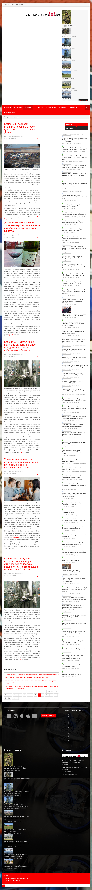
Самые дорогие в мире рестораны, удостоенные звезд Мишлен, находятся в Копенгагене (32, 674)
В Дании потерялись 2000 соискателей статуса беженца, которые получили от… (74, 598)
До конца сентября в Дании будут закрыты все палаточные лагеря (75, 503)
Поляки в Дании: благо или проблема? (73, 649)
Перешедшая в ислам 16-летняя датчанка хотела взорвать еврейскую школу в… (74, 274)
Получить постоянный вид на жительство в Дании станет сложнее (74, 184)
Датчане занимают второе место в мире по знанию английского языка (74, 527)
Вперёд (7, 698)
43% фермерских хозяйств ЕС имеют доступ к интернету (15, 830)
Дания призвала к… (67, 68)
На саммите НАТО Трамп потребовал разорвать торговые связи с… (15, 855)
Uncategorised (79, 134)
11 (51, 695)
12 (55, 695)
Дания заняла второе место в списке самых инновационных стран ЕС (73, 476)
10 (47, 695)
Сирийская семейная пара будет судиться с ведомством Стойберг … (75, 641)
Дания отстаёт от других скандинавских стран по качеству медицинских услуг (74, 166)
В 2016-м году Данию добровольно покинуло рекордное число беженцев (73, 257)
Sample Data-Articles (79, 151)
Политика (75, 100)
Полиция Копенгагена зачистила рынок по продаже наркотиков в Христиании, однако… (74, 341)
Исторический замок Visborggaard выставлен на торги (72, 511)
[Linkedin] (68, 725)
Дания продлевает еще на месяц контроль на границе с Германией (72, 374)
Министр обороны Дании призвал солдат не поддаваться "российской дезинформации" (74, 139)
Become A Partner (48, 716)
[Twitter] (68, 719)
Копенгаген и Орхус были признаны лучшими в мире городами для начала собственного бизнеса (20, 346)
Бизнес (73, 48)
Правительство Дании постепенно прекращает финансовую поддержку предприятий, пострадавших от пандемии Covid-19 (21, 563)
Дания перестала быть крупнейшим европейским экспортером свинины (72, 425)
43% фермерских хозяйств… (69, 78)
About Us (64, 189)
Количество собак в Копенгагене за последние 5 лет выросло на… (72, 559)
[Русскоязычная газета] (46, 13)
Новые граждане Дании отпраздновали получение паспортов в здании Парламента (73, 434)
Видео (12, 4)
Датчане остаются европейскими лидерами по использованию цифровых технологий (74, 238)
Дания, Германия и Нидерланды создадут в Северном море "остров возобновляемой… (74, 579)
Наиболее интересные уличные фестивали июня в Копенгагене (75, 624)
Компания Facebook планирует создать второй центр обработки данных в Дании (19, 128)
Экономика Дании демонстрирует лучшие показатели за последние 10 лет (74, 673)
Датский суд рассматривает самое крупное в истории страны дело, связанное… (72, 300)
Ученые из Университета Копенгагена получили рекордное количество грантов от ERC (74, 248)
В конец (15, 698)
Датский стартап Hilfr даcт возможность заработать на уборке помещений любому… (73, 632)
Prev (81, 100)
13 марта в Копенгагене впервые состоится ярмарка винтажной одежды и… (73, 265)
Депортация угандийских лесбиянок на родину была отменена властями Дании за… (74, 485)
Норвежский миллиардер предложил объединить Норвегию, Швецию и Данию (74, 399)
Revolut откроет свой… (68, 58)
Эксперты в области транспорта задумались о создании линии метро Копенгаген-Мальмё (73, 323)
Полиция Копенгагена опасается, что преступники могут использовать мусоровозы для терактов (73, 607)
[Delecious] (68, 740)
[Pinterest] (68, 727)
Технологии (52, 107)
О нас (16, 4)
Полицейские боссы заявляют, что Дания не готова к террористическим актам (74, 443)
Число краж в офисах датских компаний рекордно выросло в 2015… (74, 468)
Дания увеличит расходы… (69, 88)
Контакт (21, 4)
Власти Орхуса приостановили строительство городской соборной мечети (72, 451)
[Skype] (68, 736)
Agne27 (10, 335)
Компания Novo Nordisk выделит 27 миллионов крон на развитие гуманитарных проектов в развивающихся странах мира (31, 687)
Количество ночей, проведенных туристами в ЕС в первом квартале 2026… (17, 865)
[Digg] (69, 734)
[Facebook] (68, 717)
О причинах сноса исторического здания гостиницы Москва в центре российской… (74, 551)
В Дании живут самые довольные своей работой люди (74, 535)
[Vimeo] (68, 738)
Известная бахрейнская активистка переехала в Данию (72, 460)
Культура (40, 107)
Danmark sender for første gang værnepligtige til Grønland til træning (15, 767)
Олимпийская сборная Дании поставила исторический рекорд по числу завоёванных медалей (74, 494)
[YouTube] (68, 723)
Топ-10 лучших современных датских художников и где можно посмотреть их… (74, 213)
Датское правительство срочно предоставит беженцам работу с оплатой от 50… (74, 196)
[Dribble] (68, 732)
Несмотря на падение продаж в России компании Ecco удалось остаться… (74, 358)
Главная (7, 4)
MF (21, 452)
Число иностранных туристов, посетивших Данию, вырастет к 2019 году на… (74, 282)
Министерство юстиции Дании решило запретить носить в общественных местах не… (74, 157)
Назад (15, 695)
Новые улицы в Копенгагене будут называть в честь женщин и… (72, 229)
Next (86, 100)
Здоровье (77, 169)
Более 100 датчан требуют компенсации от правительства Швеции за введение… (74, 519)
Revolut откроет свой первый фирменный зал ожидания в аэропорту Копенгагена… (17, 805)
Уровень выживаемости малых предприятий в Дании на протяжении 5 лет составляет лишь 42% (21, 463)
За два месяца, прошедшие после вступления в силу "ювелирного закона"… (75, 382)
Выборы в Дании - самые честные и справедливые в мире (73, 332)
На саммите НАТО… (67, 98)
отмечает (16, 537)
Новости (74, 26)
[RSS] (68, 714)
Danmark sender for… (67, 25)
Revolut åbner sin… (67, 46)
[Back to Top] (3, 886)
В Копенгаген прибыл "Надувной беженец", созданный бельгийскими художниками (75, 148)
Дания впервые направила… (69, 35)
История (75, 107)
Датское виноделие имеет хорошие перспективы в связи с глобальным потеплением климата (22, 226)
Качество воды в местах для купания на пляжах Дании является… (74, 205)
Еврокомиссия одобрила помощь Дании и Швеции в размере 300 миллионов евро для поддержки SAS (30, 682)
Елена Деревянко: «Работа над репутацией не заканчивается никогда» (26, 677)
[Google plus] (68, 721)
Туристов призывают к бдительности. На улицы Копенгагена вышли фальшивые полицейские (74, 291)
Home (12, 117)
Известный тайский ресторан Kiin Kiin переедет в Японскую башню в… (73, 543)
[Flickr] (68, 730)
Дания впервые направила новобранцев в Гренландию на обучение (17, 779)
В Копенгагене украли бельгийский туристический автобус (72, 665)
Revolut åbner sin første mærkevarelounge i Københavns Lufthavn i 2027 (17, 792)
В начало (8, 695)
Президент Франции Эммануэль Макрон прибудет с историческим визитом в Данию (74, 175)
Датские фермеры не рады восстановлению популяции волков (72, 571)
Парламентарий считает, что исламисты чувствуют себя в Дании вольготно (74, 314)
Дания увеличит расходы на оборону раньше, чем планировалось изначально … (16, 842)
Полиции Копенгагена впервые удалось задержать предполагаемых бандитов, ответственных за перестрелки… (73, 656)
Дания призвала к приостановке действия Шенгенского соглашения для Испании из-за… (17, 817)
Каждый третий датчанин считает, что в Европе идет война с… (74, 350)
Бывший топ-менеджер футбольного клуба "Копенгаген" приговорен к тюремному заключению (74, 589)
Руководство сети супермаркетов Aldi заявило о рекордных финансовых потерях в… (75, 390)
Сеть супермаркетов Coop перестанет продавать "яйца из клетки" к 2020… (73, 221)
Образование (10, 112)
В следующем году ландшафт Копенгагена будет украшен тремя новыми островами (75, 366)
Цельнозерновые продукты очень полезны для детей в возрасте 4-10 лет (74, 616)
